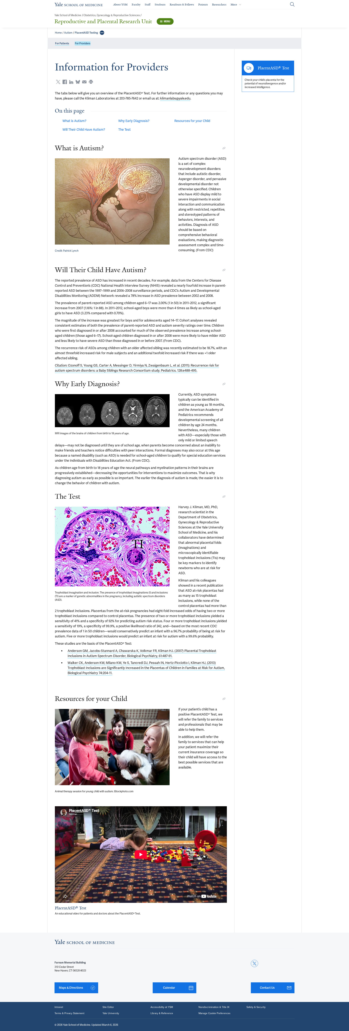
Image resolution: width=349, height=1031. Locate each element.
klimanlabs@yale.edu (175, 98)
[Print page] (91, 82)
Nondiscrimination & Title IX (213, 1007)
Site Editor (108, 1007)
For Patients (62, 43)
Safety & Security (256, 1007)
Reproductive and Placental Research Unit (103, 21)
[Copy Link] (224, 148)
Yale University (111, 1013)
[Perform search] (292, 4)
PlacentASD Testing (86, 32)
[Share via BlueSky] (78, 82)
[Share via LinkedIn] (71, 82)
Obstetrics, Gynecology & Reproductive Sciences (111, 15)
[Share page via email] (84, 82)
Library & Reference (162, 1013)
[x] (254, 963)
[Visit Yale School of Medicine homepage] (85, 943)
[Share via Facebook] (65, 82)
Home (58, 32)
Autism (68, 32)
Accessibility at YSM (162, 1007)
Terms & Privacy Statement (69, 1013)
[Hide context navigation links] (102, 32)
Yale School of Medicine (68, 15)
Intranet (59, 1007)
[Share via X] (58, 82)
